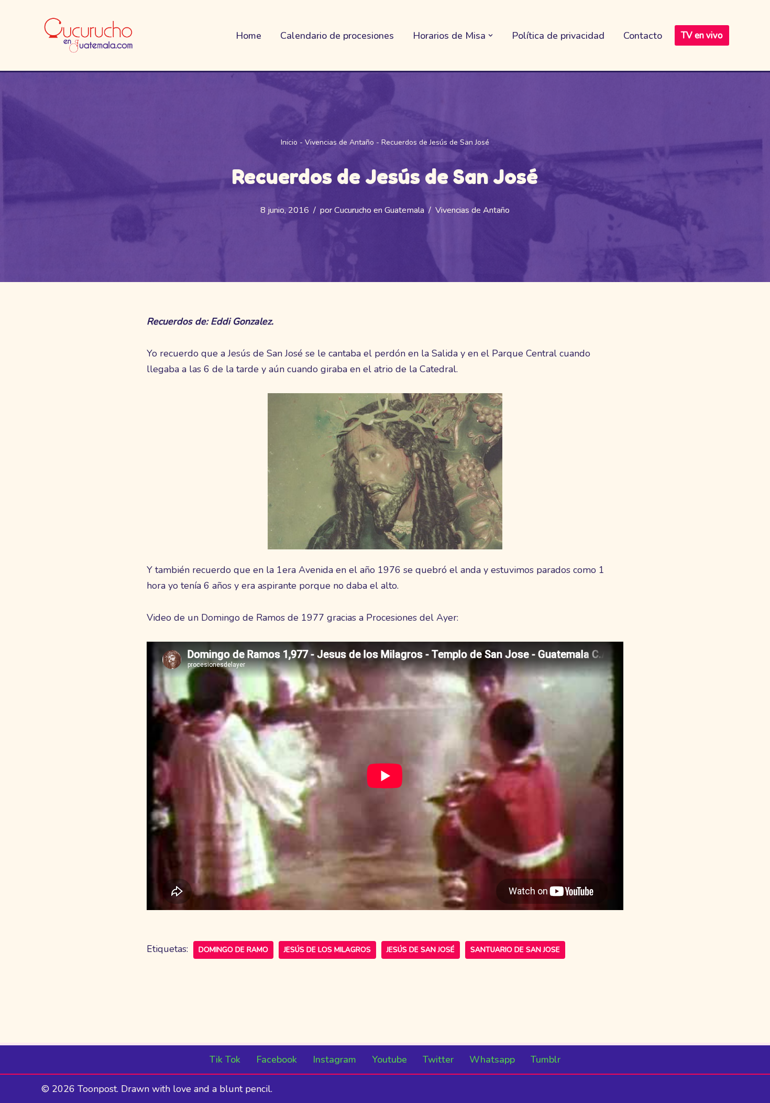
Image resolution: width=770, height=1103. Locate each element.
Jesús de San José (421, 950)
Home (248, 35)
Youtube (389, 1059)
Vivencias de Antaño (339, 142)
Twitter (438, 1059)
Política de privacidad (558, 35)
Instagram (334, 1059)
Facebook (276, 1059)
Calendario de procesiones (337, 35)
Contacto (642, 35)
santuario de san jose (515, 950)
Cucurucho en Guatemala (379, 210)
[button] (490, 35)
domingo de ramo (233, 950)
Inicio (289, 142)
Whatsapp (492, 1059)
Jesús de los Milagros (327, 950)
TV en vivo (702, 35)
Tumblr (545, 1059)
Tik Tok (225, 1059)
